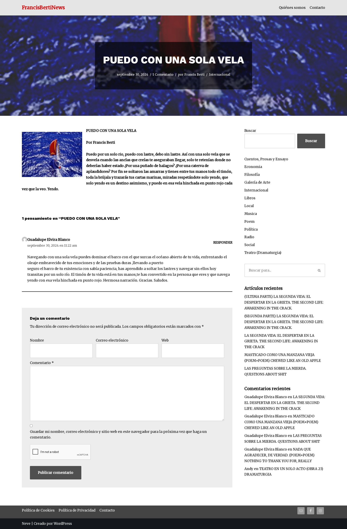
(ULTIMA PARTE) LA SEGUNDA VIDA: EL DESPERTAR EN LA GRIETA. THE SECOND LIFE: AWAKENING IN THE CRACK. (284, 302)
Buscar (250, 130)
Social (249, 245)
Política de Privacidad (77, 510)
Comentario (42, 363)
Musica (250, 214)
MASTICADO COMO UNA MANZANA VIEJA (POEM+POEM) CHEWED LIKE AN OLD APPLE (281, 422)
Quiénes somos (292, 7)
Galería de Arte (257, 182)
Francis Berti (194, 74)
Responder (222, 242)
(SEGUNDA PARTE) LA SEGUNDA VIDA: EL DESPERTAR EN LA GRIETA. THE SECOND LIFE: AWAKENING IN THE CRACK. (284, 322)
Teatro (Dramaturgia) (262, 252)
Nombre (37, 340)
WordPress (63, 523)
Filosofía (252, 174)
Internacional (219, 74)
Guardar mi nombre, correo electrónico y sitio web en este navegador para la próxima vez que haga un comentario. (118, 434)
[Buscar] (319, 270)
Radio (249, 237)
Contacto (317, 7)
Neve (26, 523)
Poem (249, 221)
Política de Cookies (38, 510)
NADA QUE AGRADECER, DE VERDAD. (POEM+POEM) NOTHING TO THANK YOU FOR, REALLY (279, 455)
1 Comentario (163, 74)
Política (251, 229)
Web (165, 340)
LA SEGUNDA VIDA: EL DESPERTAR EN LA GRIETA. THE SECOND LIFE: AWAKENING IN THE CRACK (281, 341)
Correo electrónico (112, 340)
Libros (249, 198)
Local (249, 206)
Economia (253, 167)
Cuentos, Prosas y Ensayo (266, 159)
